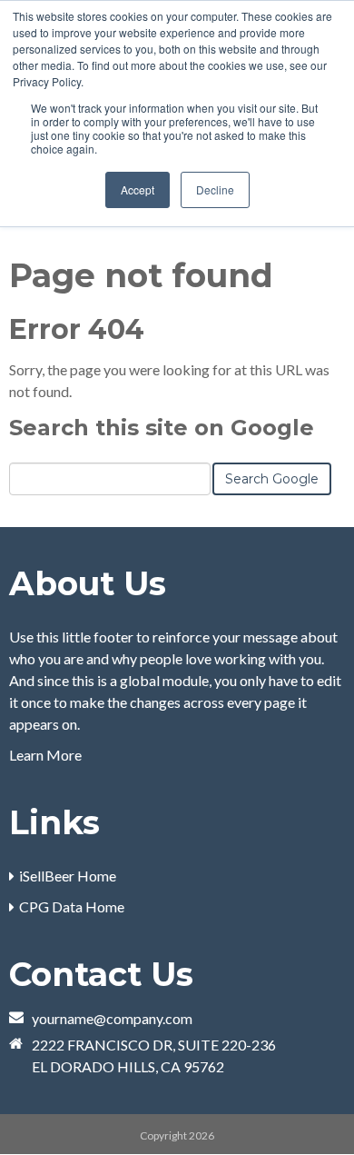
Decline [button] (215, 189)
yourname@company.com (112, 1018)
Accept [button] (137, 189)
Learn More (45, 754)
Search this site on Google (161, 427)
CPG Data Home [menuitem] (71, 906)
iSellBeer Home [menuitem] (67, 875)
